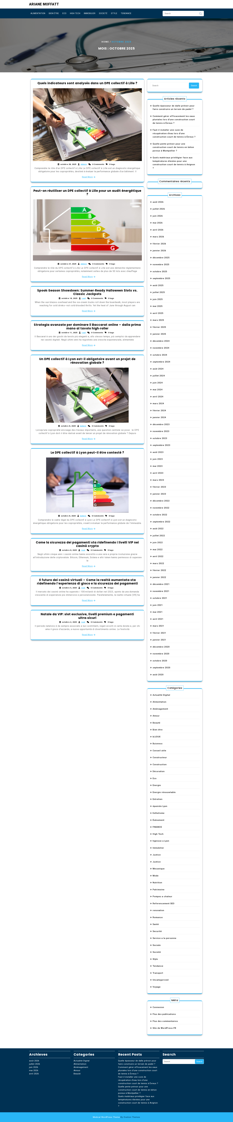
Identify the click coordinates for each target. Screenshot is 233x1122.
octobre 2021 (160, 598)
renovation (158, 910)
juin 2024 (158, 383)
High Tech (75, 13)
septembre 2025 (161, 278)
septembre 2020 (161, 667)
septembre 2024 (161, 362)
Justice (157, 855)
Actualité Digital (161, 695)
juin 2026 (158, 216)
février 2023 (159, 487)
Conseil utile (159, 750)
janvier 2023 (159, 494)
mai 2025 (158, 306)
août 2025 (158, 285)
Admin (84, 164)
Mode (156, 875)
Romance (158, 917)
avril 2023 (158, 473)
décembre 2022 (161, 501)
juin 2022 (158, 542)
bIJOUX (156, 736)
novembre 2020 (161, 653)
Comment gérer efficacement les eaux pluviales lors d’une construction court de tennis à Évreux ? (174, 119)
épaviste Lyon (160, 806)
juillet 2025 (159, 292)
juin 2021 (158, 605)
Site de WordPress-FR (164, 1028)
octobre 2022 (160, 514)
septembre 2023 (161, 445)
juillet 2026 (159, 209)
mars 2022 (158, 563)
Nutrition (157, 882)
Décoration (159, 771)
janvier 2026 (159, 250)
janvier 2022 (159, 577)
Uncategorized (161, 980)
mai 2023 (158, 466)
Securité (157, 931)
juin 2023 (158, 459)
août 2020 (158, 674)
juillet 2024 (159, 375)
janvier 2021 (159, 640)
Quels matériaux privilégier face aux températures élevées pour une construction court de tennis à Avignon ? (138, 1101)
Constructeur (160, 757)
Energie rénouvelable (164, 792)
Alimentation (38, 13)
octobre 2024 (160, 355)
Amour (156, 716)
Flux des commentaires (165, 1021)
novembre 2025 (161, 264)
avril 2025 (158, 313)
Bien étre (54, 13)
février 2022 (159, 570)
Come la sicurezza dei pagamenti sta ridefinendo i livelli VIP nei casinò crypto (87, 544)
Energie (157, 785)
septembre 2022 (161, 522)
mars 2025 (158, 320)
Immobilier (89, 13)
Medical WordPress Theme (116, 1117)
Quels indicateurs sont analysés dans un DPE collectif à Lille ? (87, 83)
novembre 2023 (161, 431)
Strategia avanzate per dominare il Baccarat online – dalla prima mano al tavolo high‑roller (87, 326)
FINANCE (157, 827)
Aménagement (160, 709)
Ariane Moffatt (44, 4)
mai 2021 (158, 612)
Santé (156, 924)
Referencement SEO (163, 903)
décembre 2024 (161, 341)
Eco (64, 13)
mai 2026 (158, 223)
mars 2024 (158, 403)
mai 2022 (158, 549)
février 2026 (159, 244)
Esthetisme (159, 813)
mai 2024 (158, 389)
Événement (158, 820)
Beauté (156, 723)
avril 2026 (158, 230)
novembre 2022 (161, 508)
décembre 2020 (161, 647)
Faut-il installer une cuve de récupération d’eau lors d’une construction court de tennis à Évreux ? (174, 133)
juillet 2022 (159, 535)
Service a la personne (164, 938)
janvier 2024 (159, 417)
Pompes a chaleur (162, 896)
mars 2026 (158, 236)
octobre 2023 (160, 438)
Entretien (157, 799)
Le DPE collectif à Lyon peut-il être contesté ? (87, 452)
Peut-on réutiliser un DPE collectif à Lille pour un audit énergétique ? (87, 192)
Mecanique (159, 868)
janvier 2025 (159, 334)
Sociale (157, 945)
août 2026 (158, 202)
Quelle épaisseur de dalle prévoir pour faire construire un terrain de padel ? (137, 1062)
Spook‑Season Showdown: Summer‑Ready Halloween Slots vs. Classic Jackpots (87, 292)
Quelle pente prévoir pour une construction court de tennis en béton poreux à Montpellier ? (173, 147)
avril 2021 (158, 619)
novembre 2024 (161, 348)
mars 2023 (158, 480)
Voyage (157, 987)
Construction (160, 764)
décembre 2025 (161, 257)
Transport (158, 973)
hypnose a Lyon (161, 841)
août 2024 (158, 369)
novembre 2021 (161, 591)
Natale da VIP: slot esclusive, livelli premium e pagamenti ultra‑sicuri (87, 616)
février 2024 (159, 410)
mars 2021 (158, 626)
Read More (87, 177)
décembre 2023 (161, 424)
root (84, 298)
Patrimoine (159, 889)
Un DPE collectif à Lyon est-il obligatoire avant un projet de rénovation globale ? (87, 361)
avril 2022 (158, 556)
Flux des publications (164, 1014)
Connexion (158, 1007)
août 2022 (158, 528)
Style (114, 13)
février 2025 (159, 327)
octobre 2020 (160, 661)
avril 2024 (158, 396)
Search (200, 14)
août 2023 (158, 452)
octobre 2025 (160, 271)
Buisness (157, 743)
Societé (103, 13)
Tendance (126, 13)
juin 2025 (158, 299)
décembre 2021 (161, 584)
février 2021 (159, 633)
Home (105, 42)
